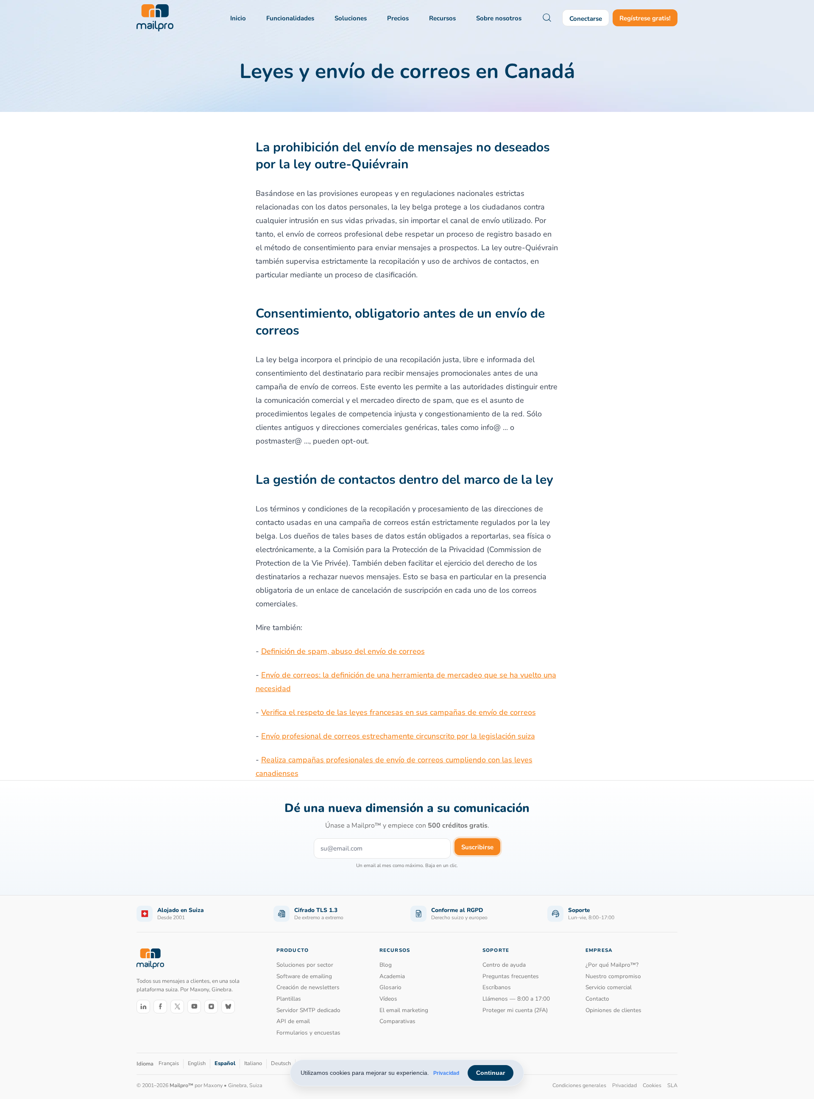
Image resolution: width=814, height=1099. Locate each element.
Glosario (390, 987)
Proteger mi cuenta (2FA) (515, 1010)
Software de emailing (304, 976)
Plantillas (288, 999)
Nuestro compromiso (613, 976)
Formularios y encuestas (308, 1033)
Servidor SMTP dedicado (308, 1010)
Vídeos (388, 999)
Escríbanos (496, 987)
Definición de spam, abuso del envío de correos (343, 651)
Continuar (490, 1072)
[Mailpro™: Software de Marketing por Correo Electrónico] (155, 17)
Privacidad (446, 1073)
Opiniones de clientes (613, 1010)
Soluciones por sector (304, 965)
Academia (392, 976)
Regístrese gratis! (645, 18)
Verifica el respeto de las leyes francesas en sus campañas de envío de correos (398, 712)
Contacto (597, 999)
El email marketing (403, 1010)
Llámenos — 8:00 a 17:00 (516, 999)
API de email (293, 1021)
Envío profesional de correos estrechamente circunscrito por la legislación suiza (398, 736)
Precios (398, 18)
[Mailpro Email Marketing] (150, 958)
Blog (385, 965)
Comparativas (397, 1021)
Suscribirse (477, 847)
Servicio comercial (608, 987)
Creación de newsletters (308, 987)
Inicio (238, 18)
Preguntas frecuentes (510, 976)
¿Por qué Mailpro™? (611, 965)
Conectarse (585, 18)
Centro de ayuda (504, 965)
